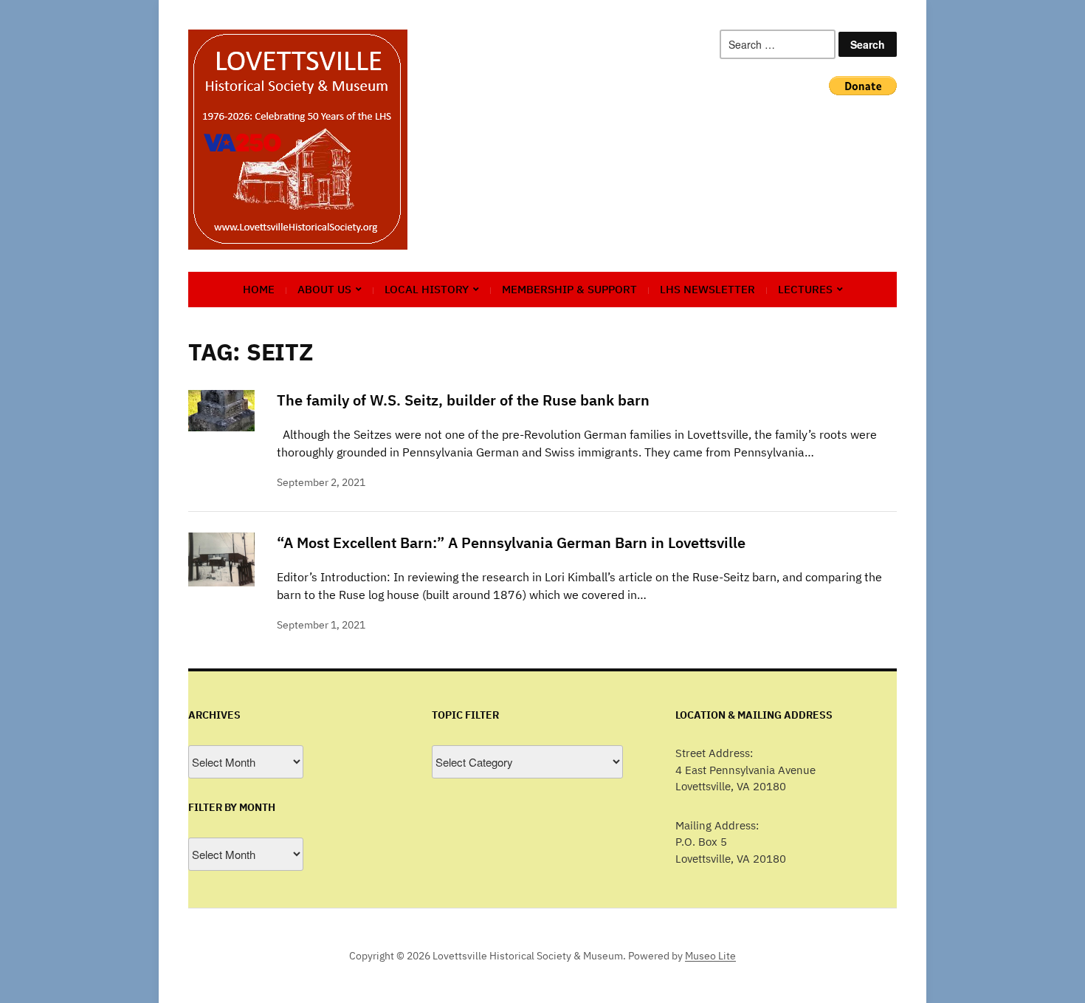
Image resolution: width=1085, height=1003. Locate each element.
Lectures (805, 289)
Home (259, 289)
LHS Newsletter (707, 289)
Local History (427, 289)
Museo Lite (710, 955)
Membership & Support (569, 289)
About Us (324, 289)
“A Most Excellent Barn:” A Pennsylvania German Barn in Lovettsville (511, 542)
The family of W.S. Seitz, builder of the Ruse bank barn (463, 400)
